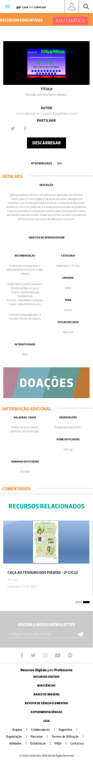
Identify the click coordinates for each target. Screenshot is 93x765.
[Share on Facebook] (25, 129)
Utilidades (18, 743)
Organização (16, 736)
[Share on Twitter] (12, 129)
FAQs (60, 743)
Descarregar (46, 142)
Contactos (77, 743)
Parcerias (39, 736)
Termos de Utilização (68, 736)
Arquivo (19, 729)
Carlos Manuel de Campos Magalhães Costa (46, 113)
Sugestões (68, 729)
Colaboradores (43, 729)
